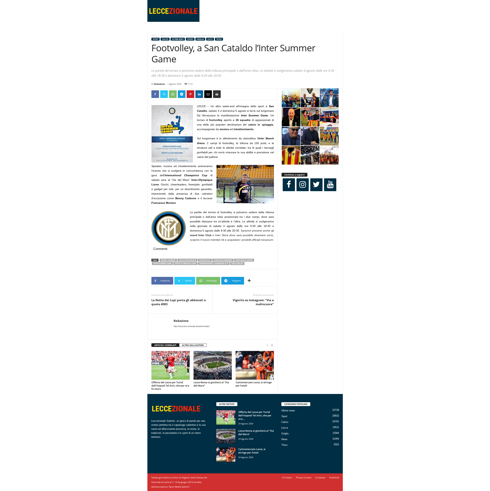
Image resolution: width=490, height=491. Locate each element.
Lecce (210, 39)
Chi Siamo (287, 477)
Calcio (171, 35)
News (284, 439)
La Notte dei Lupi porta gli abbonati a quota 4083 (178, 302)
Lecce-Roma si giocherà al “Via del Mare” (211, 384)
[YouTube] (330, 184)
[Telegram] (181, 94)
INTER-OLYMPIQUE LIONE (185, 263)
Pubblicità (334, 477)
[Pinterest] (190, 94)
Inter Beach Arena (244, 260)
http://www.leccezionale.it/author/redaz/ (192, 326)
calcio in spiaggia (187, 260)
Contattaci (320, 477)
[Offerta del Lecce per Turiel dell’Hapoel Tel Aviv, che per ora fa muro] (170, 365)
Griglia (200, 39)
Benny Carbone (168, 260)
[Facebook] (155, 94)
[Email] (208, 94)
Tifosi (219, 39)
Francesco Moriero (223, 260)
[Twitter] (164, 94)
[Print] (217, 94)
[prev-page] (267, 345)
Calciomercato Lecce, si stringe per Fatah (254, 384)
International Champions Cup (213, 263)
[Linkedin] (199, 94)
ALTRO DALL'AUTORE (193, 345)
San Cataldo (237, 263)
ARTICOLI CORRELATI (165, 345)
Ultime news (178, 39)
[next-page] (272, 345)
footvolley (204, 260)
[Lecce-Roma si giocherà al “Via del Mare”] (213, 365)
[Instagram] (302, 184)
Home (154, 35)
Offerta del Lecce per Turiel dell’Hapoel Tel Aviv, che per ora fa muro (170, 386)
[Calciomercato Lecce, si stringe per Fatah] (255, 365)
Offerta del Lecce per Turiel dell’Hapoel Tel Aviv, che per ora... (254, 415)
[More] (249, 281)
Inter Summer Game (162, 263)
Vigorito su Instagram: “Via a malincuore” (253, 302)
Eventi (190, 39)
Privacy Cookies (303, 477)
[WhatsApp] (173, 94)
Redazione (159, 83)
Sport (162, 35)
